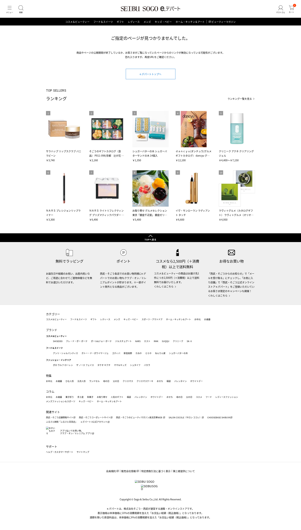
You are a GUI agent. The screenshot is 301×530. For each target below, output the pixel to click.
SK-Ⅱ (189, 341)
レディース (134, 21)
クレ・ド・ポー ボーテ (76, 341)
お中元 (197, 319)
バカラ (147, 365)
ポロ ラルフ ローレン (63, 365)
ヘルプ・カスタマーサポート (59, 451)
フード (209, 396)
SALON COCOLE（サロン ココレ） (185, 417)
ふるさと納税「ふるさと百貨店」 (61, 421)
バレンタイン (180, 381)
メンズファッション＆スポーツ (60, 401)
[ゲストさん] (280, 9)
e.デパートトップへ (150, 74)
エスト (147, 341)
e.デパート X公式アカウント (94, 421)
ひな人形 (69, 381)
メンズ (147, 21)
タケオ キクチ (103, 365)
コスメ (199, 396)
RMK (156, 341)
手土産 (80, 396)
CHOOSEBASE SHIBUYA (218, 417)
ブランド (51, 330)
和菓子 (90, 396)
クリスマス (128, 381)
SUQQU (165, 341)
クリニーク (178, 341)
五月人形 (81, 381)
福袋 (169, 381)
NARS (138, 341)
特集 (49, 375)
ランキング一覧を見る (239, 98)
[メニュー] (9, 9)
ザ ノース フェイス (85, 365)
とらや (148, 353)
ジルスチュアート (123, 341)
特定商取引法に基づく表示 (156, 471)
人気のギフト (117, 396)
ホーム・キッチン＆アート (190, 21)
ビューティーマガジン (223, 21)
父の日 (116, 381)
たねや (139, 353)
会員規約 (111, 471)
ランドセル (94, 381)
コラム (50, 391)
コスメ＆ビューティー (77, 21)
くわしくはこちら (163, 286)
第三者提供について (184, 471)
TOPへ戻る (150, 239)
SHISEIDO (58, 341)
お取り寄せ (102, 396)
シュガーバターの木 (178, 353)
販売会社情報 (128, 471)
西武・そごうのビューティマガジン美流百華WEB (139, 417)
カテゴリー (53, 314)
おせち (160, 381)
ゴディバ (116, 353)
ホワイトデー (196, 381)
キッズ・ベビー (163, 21)
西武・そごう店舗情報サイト (59, 417)
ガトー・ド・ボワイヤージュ (95, 353)
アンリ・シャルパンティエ (65, 353)
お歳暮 (207, 319)
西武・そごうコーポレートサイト (94, 417)
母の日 (106, 381)
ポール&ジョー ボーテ (101, 341)
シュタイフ (135, 365)
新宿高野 (128, 353)
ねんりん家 (160, 353)
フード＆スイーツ (103, 21)
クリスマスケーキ (145, 381)
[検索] (21, 9)
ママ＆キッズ (120, 365)
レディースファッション (226, 396)
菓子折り (69, 396)
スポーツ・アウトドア (152, 319)
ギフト (120, 21)
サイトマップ (83, 451)
